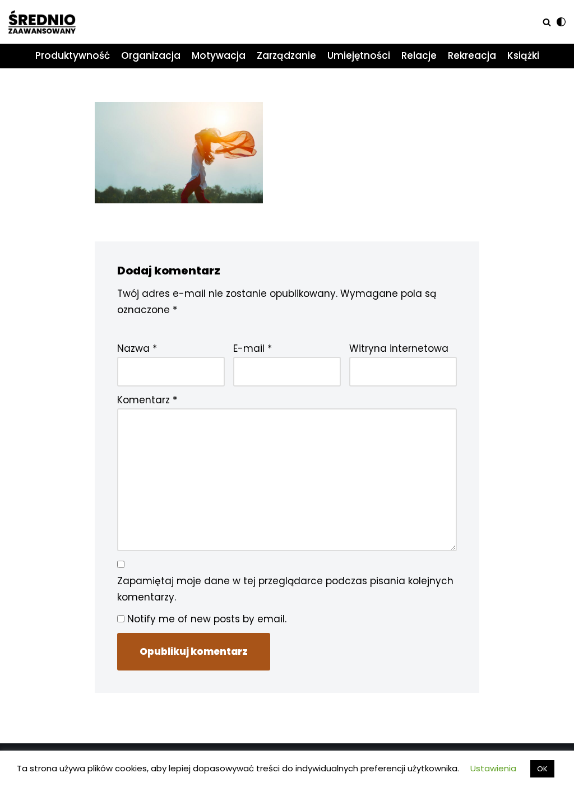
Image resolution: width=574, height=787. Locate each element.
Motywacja (219, 55)
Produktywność (72, 55)
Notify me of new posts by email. (206, 619)
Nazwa (137, 348)
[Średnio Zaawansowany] (42, 22)
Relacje (419, 55)
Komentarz (147, 400)
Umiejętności (358, 55)
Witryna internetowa (398, 348)
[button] (547, 22)
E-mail (252, 348)
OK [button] (542, 768)
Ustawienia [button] (493, 768)
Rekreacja (472, 55)
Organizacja (150, 55)
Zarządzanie (286, 55)
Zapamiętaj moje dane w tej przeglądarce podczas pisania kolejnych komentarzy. (285, 589)
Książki (523, 55)
